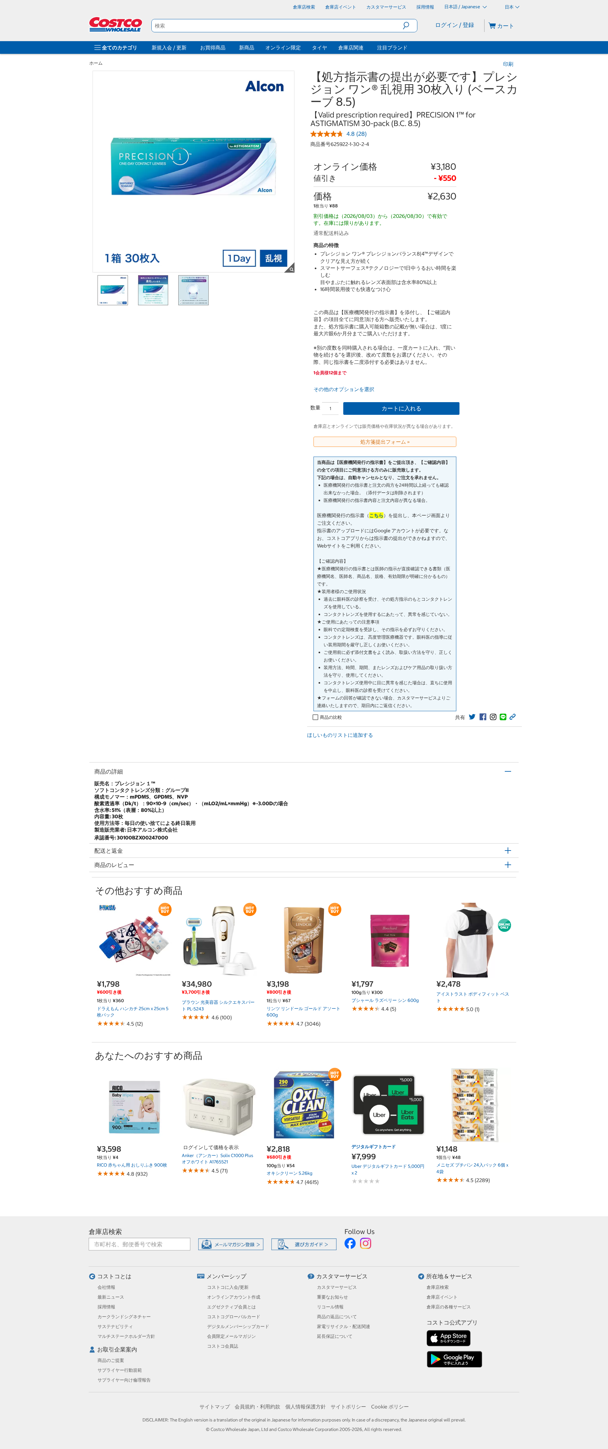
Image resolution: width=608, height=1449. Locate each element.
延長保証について (334, 1336)
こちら (376, 515)
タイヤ (319, 47)
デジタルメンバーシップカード (238, 1326)
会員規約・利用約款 (257, 1406)
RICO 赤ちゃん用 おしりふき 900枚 (132, 1165)
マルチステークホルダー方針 (126, 1336)
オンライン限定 (283, 47)
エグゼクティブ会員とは (231, 1307)
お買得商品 (212, 47)
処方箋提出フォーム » (385, 442)
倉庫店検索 (105, 1231)
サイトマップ (215, 1406)
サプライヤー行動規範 (120, 1370)
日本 (509, 7)
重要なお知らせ (332, 1297)
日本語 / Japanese (462, 6)
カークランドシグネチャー (124, 1316)
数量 (315, 407)
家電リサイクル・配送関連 (343, 1326)
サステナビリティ (115, 1326)
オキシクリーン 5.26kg (289, 1173)
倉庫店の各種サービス (449, 1307)
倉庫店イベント (442, 1297)
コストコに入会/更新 (228, 1287)
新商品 (246, 47)
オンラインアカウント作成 (233, 1297)
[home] (116, 24)
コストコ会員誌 (222, 1346)
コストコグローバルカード (233, 1316)
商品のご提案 (111, 1360)
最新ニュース (111, 1297)
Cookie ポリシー (390, 1406)
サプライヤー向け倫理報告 (124, 1380)
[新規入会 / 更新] (188, 47)
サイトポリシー (348, 1406)
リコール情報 (330, 1307)
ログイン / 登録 (454, 24)
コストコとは (114, 1276)
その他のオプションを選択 (344, 389)
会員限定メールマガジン (231, 1336)
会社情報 (106, 1287)
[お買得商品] (226, 47)
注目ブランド (392, 47)
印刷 (508, 64)
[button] (410, 25)
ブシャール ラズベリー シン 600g (385, 1000)
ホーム (96, 63)
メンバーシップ (226, 1276)
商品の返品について (337, 1316)
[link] (472, 717)
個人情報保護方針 (305, 1406)
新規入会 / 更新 (169, 47)
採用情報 (106, 1307)
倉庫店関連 (351, 47)
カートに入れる (401, 408)
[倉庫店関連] (365, 47)
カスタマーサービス (342, 1276)
